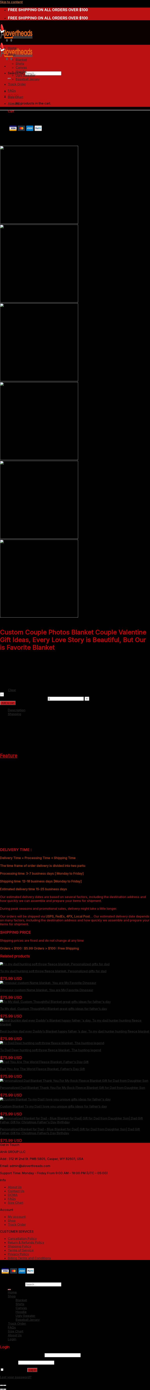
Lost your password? (15, 1377)
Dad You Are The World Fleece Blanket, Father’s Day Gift (42, 1069)
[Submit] (9, 78)
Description (16, 710)
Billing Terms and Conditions (29, 1258)
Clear (12, 690)
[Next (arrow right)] (4, 1389)
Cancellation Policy (22, 1238)
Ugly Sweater (25, 75)
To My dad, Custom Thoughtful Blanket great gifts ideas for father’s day (53, 1009)
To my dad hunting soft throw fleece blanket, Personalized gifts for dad (53, 971)
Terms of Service (21, 1250)
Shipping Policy (19, 1246)
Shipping (14, 714)
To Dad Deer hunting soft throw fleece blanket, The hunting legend (50, 1050)
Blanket (21, 60)
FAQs (12, 91)
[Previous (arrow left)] (1, 1389)
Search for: (16, 1284)
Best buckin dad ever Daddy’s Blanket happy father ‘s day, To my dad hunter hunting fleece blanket (74, 1031)
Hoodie (21, 71)
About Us (15, 103)
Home (12, 48)
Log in (32, 1370)
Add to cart (8, 703)
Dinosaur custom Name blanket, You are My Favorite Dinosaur (46, 990)
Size (3, 681)
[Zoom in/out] (4, 1385)
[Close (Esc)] (1, 1385)
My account (17, 1217)
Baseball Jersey (28, 79)
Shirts (20, 63)
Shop (12, 54)
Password (8, 1362)
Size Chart (15, 97)
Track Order (17, 84)
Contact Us (16, 1191)
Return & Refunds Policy (26, 1242)
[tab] (79, 710)
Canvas (21, 67)
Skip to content (11, 2)
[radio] (28, 661)
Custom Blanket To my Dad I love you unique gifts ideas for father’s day (53, 1106)
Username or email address (22, 1355)
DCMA (13, 1195)
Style (4, 663)
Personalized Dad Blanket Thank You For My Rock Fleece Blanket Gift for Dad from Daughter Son (72, 1088)
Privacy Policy (18, 1254)
